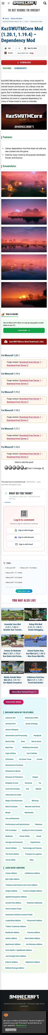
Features (7, 68)
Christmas (9, 759)
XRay (32, 860)
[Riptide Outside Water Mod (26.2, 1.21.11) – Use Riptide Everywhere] (12, 667)
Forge (32, 53)
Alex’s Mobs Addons (32, 938)
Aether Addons (11, 938)
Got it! (11, 1030)
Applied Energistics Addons (16, 897)
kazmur (10, 53)
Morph (7, 813)
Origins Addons (11, 891)
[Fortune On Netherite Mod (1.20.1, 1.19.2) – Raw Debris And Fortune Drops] (12, 641)
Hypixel (38, 789)
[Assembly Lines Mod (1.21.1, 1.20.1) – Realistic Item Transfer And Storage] (12, 614)
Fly (40, 783)
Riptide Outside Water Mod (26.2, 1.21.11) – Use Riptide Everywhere (12, 680)
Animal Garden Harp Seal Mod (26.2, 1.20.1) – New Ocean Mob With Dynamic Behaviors (35, 654)
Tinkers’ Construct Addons (15, 926)
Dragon (35, 777)
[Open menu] (3, 3)
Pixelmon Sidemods (34, 903)
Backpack (37, 735)
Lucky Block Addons (13, 921)
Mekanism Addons (33, 962)
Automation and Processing (16, 735)
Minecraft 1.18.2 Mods (14, 577)
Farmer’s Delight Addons (32, 891)
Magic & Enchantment (14, 801)
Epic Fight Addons (12, 879)
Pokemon (38, 824)
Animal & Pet (10, 724)
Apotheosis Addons (13, 944)
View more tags (24, 591)
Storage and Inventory (14, 842)
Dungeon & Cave (11, 783)
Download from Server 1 (30, 362)
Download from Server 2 (17, 365)
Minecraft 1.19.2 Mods (14, 582)
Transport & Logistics (33, 854)
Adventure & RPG (31, 718)
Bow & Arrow (36, 741)
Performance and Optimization (17, 824)
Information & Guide (13, 795)
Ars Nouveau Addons (34, 944)
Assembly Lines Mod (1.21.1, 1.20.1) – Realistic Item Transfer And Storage (12, 627)
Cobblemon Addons (32, 873)
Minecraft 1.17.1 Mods (14, 573)
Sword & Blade (11, 848)
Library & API (10, 568)
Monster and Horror (32, 807)
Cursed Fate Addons (13, 903)
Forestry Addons (33, 932)
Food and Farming (12, 789)
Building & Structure (30, 747)
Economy (28, 783)
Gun (27, 789)
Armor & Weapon (11, 730)
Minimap (35, 801)
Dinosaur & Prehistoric (14, 777)
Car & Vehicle (32, 753)
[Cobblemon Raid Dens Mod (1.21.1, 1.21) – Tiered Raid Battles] (35, 667)
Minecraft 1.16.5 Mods (29, 568)
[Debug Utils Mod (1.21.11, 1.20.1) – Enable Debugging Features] (35, 614)
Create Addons (11, 873)
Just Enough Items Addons (15, 956)
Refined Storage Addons (14, 968)
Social (38, 836)
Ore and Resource (12, 818)
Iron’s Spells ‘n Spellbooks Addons (18, 950)
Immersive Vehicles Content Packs (18, 915)
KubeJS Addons (11, 962)
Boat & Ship (10, 741)
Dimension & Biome (13, 771)
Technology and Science (32, 848)
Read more (21, 1025)
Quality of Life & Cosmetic (32, 830)
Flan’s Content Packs (13, 909)
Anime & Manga (31, 724)
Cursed (39, 759)
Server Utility (24, 836)
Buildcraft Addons (12, 932)
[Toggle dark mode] (8, 3)
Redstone (9, 836)
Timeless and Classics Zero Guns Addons (21, 885)
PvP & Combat (10, 830)
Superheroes (35, 842)
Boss (23, 741)
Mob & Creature (11, 807)
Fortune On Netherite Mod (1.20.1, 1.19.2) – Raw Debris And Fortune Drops (12, 654)
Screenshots (20, 68)
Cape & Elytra (10, 753)
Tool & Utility (10, 860)
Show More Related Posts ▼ (24, 692)
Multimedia (29, 813)
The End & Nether (12, 854)
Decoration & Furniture (14, 765)
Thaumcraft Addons (34, 921)
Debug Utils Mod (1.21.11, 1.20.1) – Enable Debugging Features (35, 627)
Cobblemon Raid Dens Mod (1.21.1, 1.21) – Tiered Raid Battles (35, 680)
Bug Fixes (9, 747)
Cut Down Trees (25, 759)
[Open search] (45, 3)
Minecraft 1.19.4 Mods (14, 587)
